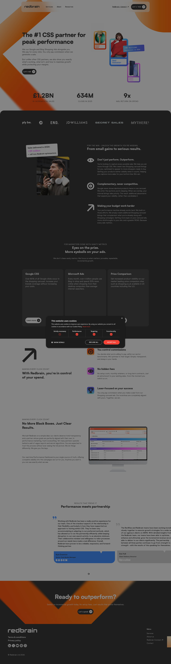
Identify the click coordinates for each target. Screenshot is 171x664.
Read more (86, 327)
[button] (57, 342)
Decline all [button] (93, 342)
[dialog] (85, 332)
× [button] (122, 318)
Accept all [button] (111, 342)
